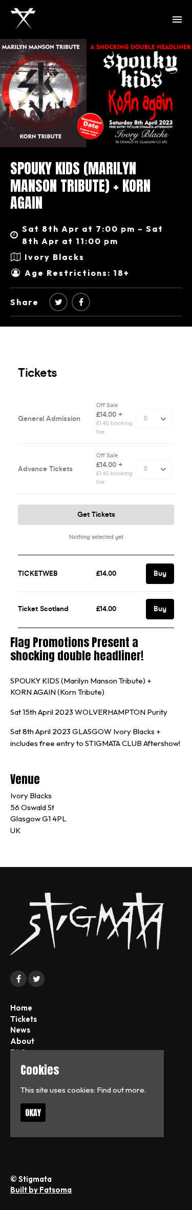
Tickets (23, 1019)
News (20, 1030)
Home (21, 1008)
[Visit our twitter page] (58, 302)
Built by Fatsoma (41, 1190)
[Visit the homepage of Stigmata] (23, 19)
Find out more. (121, 1090)
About (22, 1041)
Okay (33, 1112)
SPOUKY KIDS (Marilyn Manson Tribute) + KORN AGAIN (80, 185)
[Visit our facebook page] (81, 302)
